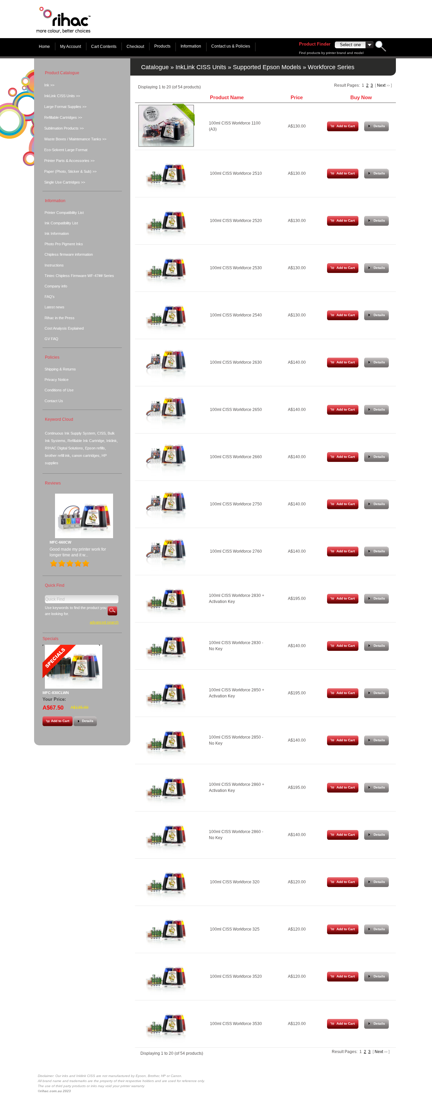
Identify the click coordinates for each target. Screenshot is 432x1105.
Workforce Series (331, 67)
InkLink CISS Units (201, 67)
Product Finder (314, 44)
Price (297, 97)
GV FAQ (51, 339)
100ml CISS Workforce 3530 (236, 1023)
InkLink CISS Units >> (62, 96)
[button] (342, 126)
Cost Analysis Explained (64, 328)
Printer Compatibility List (64, 213)
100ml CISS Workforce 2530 (236, 268)
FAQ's (50, 297)
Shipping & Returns (60, 369)
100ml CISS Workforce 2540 (236, 315)
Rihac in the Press (60, 318)
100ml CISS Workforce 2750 (236, 504)
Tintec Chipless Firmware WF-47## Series (79, 276)
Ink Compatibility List (61, 223)
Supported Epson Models (267, 67)
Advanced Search (104, 622)
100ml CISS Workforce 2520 (236, 220)
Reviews (53, 483)
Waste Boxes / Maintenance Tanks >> (75, 139)
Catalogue (155, 67)
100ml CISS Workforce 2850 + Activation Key (236, 693)
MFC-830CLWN (56, 693)
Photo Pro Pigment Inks (64, 244)
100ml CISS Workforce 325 (235, 929)
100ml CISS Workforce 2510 (236, 173)
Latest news (54, 307)
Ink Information (57, 233)
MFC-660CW (60, 542)
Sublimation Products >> (64, 128)
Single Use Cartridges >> (64, 182)
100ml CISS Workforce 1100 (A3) (235, 126)
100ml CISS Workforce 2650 (236, 409)
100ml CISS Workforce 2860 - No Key (236, 834)
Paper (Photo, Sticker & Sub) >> (70, 171)
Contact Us (54, 401)
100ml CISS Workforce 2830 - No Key (236, 645)
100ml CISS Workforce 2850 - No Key (236, 740)
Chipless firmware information (69, 254)
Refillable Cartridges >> (63, 117)
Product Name (227, 97)
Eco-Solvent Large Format (65, 150)
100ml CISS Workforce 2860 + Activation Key (236, 787)
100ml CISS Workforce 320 (235, 882)
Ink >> (49, 85)
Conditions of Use (59, 390)
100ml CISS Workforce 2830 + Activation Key (236, 598)
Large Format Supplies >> (65, 107)
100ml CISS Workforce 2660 (236, 456)
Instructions (54, 265)
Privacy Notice (57, 380)
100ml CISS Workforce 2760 (236, 551)
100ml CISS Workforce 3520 (236, 976)
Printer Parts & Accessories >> (69, 161)
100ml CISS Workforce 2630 (236, 362)
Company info (56, 286)
